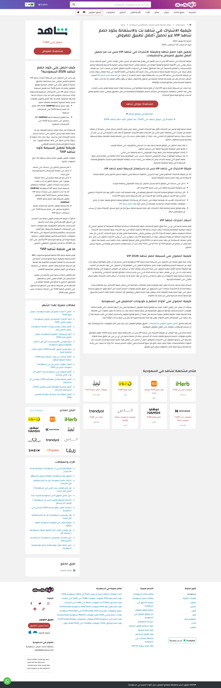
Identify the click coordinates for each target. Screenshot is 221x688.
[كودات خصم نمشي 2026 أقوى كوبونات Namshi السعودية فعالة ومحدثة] (153, 411)
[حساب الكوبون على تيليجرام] (34, 608)
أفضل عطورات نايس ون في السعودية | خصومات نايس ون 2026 (54, 366)
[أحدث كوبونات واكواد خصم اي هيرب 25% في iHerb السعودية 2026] (182, 383)
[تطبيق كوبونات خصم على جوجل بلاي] (84, 12)
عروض (166, 12)
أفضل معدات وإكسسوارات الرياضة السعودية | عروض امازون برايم (51, 328)
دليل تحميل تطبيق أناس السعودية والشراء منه (51, 495)
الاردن (193, 623)
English (44, 4)
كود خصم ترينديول (145, 630)
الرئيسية (192, 12)
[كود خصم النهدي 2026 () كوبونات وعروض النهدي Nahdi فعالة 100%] (34, 440)
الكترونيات (110, 12)
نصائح (157, 12)
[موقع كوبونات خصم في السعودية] (190, 24)
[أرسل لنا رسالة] (7, 681)
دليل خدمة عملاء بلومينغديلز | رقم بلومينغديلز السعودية (51, 547)
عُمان (193, 611)
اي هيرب (182, 394)
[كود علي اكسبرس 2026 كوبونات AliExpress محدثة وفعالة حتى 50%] (52, 450)
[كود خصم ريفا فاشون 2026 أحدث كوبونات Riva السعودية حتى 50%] (71, 450)
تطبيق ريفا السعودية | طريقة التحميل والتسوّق (51, 476)
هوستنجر (182, 425)
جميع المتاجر (179, 12)
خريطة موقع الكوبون (144, 610)
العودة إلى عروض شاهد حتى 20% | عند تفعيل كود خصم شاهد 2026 (139, 119)
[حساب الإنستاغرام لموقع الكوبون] (48, 603)
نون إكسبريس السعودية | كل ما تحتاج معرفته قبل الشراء (52, 517)
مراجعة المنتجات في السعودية (144, 640)
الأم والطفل (135, 12)
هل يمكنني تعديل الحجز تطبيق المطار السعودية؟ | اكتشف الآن (51, 532)
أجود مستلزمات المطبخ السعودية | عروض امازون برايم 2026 (53, 336)
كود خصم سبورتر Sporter (142, 646)
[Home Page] (185, 4)
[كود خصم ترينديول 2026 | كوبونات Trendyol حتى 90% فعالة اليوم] (96, 411)
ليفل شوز (96, 394)
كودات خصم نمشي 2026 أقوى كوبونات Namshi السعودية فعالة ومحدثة (89, 615)
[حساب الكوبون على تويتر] (39, 603)
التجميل (122, 12)
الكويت (193, 602)
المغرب (193, 627)
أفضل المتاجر (67, 410)
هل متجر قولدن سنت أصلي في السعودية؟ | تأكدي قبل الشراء (52, 489)
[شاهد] (52, 31)
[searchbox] (114, 5)
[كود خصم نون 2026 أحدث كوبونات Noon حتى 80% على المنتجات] (125, 383)
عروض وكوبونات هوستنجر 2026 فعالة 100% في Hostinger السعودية (91, 611)
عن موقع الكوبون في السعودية (143, 615)
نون (125, 394)
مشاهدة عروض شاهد (139, 104)
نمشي (154, 422)
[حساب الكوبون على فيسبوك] (31, 603)
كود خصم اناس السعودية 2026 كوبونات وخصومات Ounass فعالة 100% (90, 619)
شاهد (123, 24)
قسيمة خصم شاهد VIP (107, 75)
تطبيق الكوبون (94, 12)
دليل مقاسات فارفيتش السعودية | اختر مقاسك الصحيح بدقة (51, 539)
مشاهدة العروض (52, 51)
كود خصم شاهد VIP (128, 204)
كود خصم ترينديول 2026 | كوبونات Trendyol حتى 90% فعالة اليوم (92, 623)
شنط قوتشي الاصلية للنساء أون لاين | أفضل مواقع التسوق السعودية (52, 343)
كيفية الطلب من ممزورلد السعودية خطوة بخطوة (53, 524)
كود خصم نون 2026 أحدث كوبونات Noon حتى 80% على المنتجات (93, 602)
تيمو (154, 397)
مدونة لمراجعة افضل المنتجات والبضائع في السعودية (150, 24)
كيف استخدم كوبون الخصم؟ (141, 626)
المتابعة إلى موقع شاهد (140, 114)
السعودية (191, 594)
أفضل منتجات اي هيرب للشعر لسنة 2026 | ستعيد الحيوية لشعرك (53, 358)
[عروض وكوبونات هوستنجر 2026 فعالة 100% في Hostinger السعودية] (182, 411)
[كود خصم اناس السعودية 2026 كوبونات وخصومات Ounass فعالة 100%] (125, 411)
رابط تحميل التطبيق (39, 625)
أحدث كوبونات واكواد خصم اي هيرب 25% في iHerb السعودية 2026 (91, 594)
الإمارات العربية (189, 598)
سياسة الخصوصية (145, 621)
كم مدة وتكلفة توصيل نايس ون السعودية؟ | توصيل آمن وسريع (52, 502)
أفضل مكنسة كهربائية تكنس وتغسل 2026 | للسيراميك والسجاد (52, 388)
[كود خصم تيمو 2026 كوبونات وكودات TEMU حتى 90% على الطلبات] (153, 383)
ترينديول (96, 422)
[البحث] (74, 5)
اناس (125, 425)
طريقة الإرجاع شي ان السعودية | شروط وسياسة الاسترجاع (51, 470)
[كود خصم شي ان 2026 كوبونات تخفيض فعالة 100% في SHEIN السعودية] (34, 450)
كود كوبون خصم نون (144, 634)
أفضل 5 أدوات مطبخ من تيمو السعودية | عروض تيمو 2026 (51, 313)
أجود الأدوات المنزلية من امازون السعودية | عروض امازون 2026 (53, 321)
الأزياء (147, 12)
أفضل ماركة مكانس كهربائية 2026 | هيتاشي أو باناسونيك (51, 381)
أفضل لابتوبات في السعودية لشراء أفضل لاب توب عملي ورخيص (52, 373)
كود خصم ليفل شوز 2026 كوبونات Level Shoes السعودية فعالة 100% (91, 606)
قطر (194, 615)
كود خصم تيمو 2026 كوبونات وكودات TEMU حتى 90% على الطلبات (91, 598)
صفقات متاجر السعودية (142, 598)
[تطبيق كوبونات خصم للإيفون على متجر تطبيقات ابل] (78, 12)
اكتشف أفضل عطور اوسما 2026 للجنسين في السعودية (52, 509)
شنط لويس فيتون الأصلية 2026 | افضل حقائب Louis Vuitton (51, 351)
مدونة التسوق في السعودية (145, 604)
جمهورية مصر (190, 619)
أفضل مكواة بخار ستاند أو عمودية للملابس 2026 (53, 396)
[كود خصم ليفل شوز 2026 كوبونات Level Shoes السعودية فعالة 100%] (96, 383)
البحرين (193, 606)
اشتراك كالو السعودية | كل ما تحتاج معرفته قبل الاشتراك (52, 482)
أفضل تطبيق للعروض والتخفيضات (163, 323)
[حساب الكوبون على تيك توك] (43, 608)
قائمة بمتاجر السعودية (143, 594)
